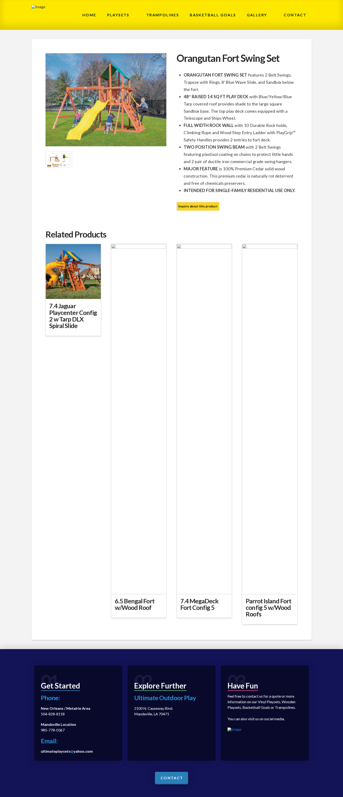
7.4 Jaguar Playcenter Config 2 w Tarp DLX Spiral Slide (73, 315)
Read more (73, 291)
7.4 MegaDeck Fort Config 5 (199, 604)
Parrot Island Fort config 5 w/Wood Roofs (268, 607)
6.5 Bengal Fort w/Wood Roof (134, 604)
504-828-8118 (53, 714)
